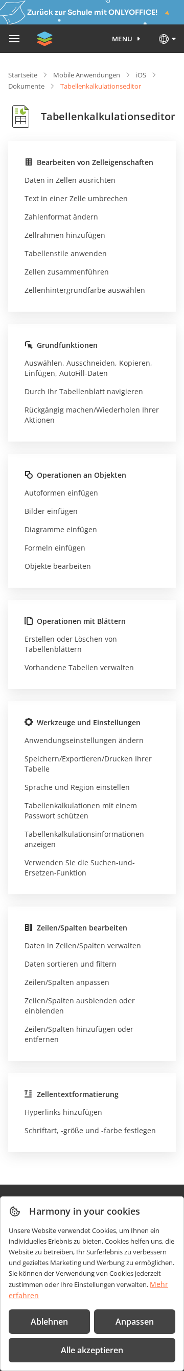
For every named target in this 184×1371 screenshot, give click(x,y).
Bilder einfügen (51, 511)
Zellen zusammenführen (67, 272)
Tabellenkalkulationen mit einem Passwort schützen (81, 810)
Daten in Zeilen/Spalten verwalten (83, 945)
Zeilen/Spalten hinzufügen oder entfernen (79, 1034)
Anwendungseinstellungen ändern (84, 740)
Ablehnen (49, 1321)
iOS (141, 74)
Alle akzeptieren (92, 1350)
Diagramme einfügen (61, 529)
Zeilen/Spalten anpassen (67, 982)
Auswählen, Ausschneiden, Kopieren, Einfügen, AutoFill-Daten (88, 368)
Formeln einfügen (55, 548)
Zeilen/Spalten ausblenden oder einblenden (80, 1006)
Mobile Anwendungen (86, 74)
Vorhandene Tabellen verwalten (79, 667)
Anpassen (135, 1321)
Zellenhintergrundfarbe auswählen (85, 290)
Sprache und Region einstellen (77, 787)
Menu (122, 38)
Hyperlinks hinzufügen (63, 1112)
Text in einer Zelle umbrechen (76, 198)
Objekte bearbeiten (58, 566)
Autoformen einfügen (61, 493)
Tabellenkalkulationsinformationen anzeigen (84, 839)
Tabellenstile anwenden (66, 253)
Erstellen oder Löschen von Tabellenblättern (71, 644)
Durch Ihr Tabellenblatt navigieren (84, 391)
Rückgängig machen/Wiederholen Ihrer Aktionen (92, 415)
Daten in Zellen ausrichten (70, 180)
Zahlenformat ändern (61, 217)
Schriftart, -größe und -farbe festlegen (90, 1130)
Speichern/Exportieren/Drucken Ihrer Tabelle (88, 764)
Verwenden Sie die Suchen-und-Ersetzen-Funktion (80, 868)
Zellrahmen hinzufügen (65, 235)
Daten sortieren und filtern (71, 964)
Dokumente (26, 86)
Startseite (22, 74)
